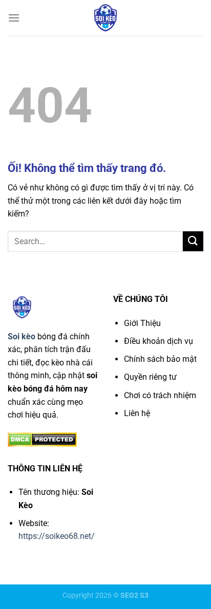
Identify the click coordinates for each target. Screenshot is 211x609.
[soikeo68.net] (105, 18)
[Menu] (14, 17)
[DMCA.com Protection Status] (42, 439)
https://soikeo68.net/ (56, 536)
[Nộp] (193, 241)
